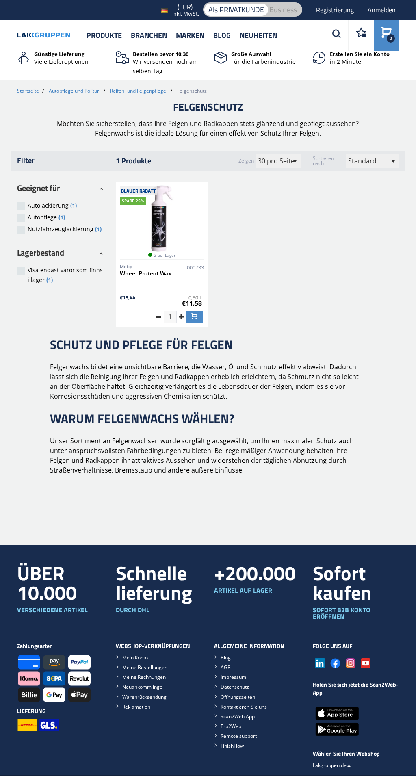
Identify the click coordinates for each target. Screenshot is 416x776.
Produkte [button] (104, 35)
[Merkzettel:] (361, 35)
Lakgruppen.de (330, 765)
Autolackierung (52, 205)
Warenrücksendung (144, 697)
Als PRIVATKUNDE (236, 9)
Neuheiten (258, 35)
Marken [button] (190, 35)
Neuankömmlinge (142, 686)
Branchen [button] (149, 35)
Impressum (233, 677)
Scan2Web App (238, 716)
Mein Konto (135, 657)
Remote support (239, 736)
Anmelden (382, 10)
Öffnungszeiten (238, 697)
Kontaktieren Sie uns (244, 706)
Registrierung (335, 10)
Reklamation (136, 706)
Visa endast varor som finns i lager (65, 275)
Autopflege (46, 217)
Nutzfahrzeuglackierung (65, 229)
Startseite (28, 90)
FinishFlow (232, 745)
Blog (222, 35)
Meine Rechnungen (144, 677)
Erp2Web (231, 726)
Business (283, 9)
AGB (226, 667)
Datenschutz (235, 686)
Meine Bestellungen (144, 667)
